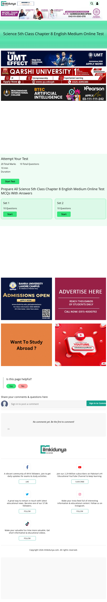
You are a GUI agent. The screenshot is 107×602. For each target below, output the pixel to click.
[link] (25, 4)
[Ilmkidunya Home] (8, 3)
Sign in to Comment (97, 403)
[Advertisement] (53, 123)
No (22, 386)
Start (10, 214)
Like (27, 482)
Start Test (10, 181)
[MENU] (104, 3)
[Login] (97, 3)
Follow (27, 511)
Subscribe (79, 482)
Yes (11, 386)
